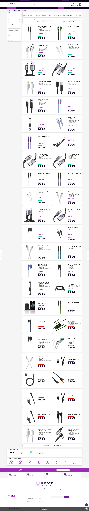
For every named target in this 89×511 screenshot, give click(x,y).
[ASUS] (12, 452)
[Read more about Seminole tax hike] (69, 470)
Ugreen (15, 21)
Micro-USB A (47, 463)
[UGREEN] (31, 452)
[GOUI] (41, 452)
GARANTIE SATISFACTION (30, 498)
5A (39, 463)
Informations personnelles (44, 496)
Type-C (56, 463)
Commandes (41, 498)
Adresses (40, 501)
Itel (15, 23)
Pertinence (47, 21)
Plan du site (28, 501)
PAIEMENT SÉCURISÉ (29, 496)
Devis (86, 504)
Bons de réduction (42, 503)
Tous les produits (74, 21)
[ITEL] (21, 452)
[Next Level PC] (11, 4)
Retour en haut (57, 445)
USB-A (74, 463)
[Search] (63, 4)
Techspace (28, 503)
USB (66, 463)
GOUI (15, 19)
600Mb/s (21, 463)
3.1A (29, 463)
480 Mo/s (11, 463)
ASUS (15, 24)
